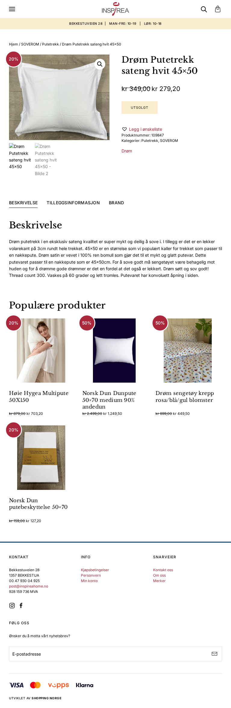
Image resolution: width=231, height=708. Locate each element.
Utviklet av (35, 698)
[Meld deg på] (214, 653)
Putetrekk (50, 44)
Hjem (13, 44)
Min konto (89, 580)
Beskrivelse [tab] (23, 202)
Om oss (159, 575)
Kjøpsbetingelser (95, 570)
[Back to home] (115, 9)
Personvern (91, 575)
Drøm (127, 150)
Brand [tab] (116, 202)
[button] (12, 9)
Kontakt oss (163, 570)
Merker (159, 580)
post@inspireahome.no (28, 586)
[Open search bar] (204, 9)
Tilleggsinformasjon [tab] (73, 202)
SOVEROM (30, 44)
